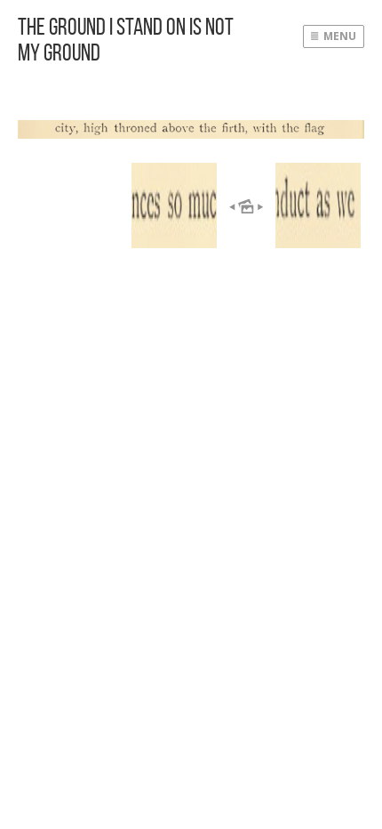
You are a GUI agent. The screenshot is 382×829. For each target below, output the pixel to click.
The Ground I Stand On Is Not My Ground (126, 39)
